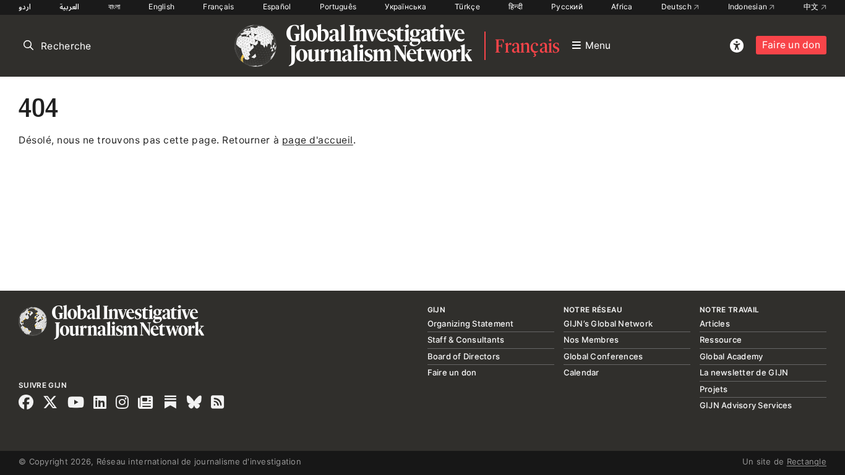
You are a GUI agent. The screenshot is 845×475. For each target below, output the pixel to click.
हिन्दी (515, 6)
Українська (405, 6)
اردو (25, 6)
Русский (567, 6)
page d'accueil (317, 140)
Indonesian (749, 6)
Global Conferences (603, 356)
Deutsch (677, 6)
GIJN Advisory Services (746, 405)
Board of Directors (463, 356)
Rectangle (806, 461)
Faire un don (791, 45)
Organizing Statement (470, 323)
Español (277, 6)
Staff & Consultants (466, 339)
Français (218, 6)
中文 (812, 6)
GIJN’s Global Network (608, 323)
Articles (715, 323)
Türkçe (467, 6)
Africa (622, 6)
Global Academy (731, 356)
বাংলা (114, 6)
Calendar (581, 372)
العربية (69, 6)
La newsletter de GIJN (744, 372)
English (161, 6)
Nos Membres (591, 339)
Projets (714, 389)
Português (338, 6)
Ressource (721, 339)
